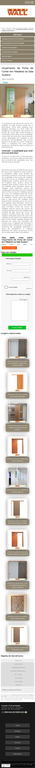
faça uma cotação (9, 248)
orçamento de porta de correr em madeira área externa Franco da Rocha (17, 585)
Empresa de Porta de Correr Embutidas (13, 43)
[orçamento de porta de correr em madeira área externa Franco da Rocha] (17, 570)
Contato (17, 748)
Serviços (17, 34)
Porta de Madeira (7, 56)
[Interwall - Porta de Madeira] (17, 11)
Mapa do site (17, 754)
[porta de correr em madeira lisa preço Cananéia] (17, 445)
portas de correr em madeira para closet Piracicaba (17, 395)
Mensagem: (24, 299)
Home (18, 725)
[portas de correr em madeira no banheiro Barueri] (17, 476)
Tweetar (5, 82)
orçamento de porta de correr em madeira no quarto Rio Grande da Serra (17, 363)
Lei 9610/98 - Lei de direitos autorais (13, 700)
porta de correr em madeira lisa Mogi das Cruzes (17, 648)
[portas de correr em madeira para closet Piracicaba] (17, 381)
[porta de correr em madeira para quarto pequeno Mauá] (17, 507)
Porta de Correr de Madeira (9, 47)
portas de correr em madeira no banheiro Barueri (17, 491)
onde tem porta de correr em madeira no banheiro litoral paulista (17, 428)
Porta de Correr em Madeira (10, 52)
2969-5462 (8, 712)
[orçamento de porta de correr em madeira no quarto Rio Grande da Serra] (17, 348)
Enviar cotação (17, 327)
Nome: (9, 264)
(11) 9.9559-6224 (19, 712)
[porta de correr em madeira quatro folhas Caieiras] (17, 603)
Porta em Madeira (7, 60)
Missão (17, 737)
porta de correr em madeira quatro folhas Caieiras (17, 617)
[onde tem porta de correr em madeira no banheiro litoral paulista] (17, 412)
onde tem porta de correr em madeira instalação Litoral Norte (17, 553)
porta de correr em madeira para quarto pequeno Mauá (17, 522)
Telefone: (27, 277)
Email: (9, 270)
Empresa (17, 731)
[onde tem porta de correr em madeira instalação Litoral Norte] (17, 538)
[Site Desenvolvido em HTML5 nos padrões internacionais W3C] (5, 766)
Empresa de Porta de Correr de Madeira (13, 39)
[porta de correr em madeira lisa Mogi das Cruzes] (17, 634)
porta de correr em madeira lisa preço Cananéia (17, 460)
